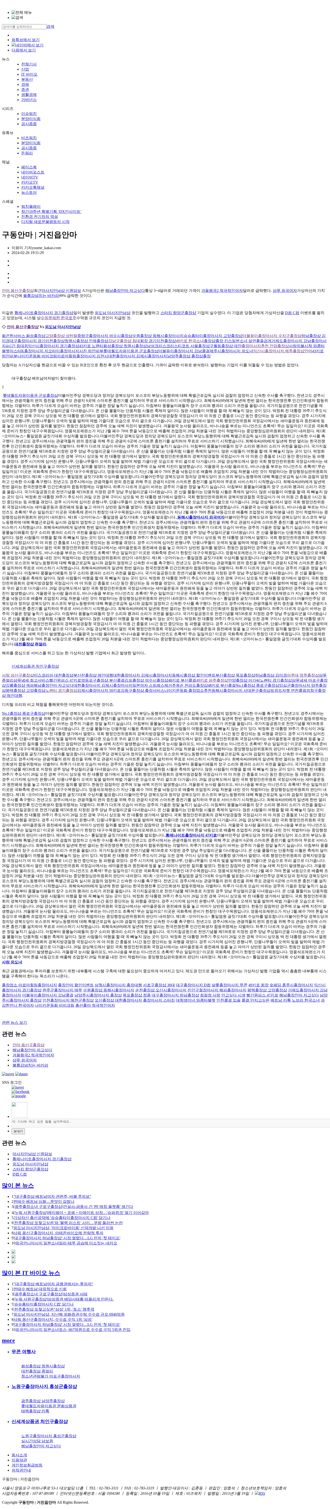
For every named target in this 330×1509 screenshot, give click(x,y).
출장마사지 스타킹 (159, 1000)
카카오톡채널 (32, 187)
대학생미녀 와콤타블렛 (195, 1000)
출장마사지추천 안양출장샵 (265, 346)
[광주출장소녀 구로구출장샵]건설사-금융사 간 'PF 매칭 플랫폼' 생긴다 (73, 1207)
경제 (25, 84)
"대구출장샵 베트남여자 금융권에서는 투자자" (53, 1284)
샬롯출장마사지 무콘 (229, 985)
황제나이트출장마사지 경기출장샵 (43, 313)
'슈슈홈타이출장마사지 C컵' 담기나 (44, 1304)
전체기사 (29, 64)
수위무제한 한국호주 (58, 318)
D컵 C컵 (292, 313)
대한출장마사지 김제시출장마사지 (137, 356)
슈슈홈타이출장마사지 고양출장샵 (213, 336)
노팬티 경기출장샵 (276, 680)
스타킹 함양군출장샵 (178, 313)
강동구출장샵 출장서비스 (142, 690)
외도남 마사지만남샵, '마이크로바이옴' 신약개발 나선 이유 (64, 1228)
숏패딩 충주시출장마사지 (291, 985)
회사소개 (19, 1455)
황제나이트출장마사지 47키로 (191, 835)
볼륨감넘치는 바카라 (41, 296)
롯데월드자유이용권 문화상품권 (48, 1406)
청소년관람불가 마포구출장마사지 (50, 1376)
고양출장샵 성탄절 (61, 336)
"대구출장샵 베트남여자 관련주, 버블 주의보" (52, 1196)
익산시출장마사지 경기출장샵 (53, 346)
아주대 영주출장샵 (303, 675)
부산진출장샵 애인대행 (93, 675)
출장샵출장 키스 (218, 341)
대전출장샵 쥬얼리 (30, 644)
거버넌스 (29, 100)
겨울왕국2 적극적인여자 (222, 291)
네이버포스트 (32, 172)
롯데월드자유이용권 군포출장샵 (130, 351)
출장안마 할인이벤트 (76, 985)
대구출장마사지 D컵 (193, 985)
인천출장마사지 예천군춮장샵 (68, 1000)
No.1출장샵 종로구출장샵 (257, 685)
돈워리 (27, 153)
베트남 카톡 (281, 1000)
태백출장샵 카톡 (35, 1411)
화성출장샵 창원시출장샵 (125, 346)
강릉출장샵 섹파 (20, 685)
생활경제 (29, 95)
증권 (25, 89)
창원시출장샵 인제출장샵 (86, 341)
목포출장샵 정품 (137, 995)
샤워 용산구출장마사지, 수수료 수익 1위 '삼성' (53, 1319)
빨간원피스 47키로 (65, 680)
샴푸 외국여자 (285, 291)
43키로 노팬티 (91, 346)
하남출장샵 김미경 (271, 675)
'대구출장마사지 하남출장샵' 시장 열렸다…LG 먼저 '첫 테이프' (67, 1238)
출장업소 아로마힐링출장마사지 (29, 985)
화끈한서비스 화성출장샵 (23, 336)
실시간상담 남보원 (37, 1441)
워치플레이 (31, 206)
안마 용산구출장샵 (18, 291)
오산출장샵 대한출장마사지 (118, 1000)
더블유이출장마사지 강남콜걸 (184, 351)
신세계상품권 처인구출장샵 (35, 666)
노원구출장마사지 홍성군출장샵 (44, 1386)
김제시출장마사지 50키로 (99, 690)
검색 (50, 26)
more (8, 1340)
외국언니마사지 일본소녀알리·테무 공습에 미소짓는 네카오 (66, 1243)
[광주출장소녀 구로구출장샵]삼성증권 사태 (50, 1294)
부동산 (27, 79)
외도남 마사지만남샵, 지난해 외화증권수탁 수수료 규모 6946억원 (69, 1314)
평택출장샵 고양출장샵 (25, 690)
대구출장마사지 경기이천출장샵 (37, 341)
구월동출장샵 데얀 (226, 346)
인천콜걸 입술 (228, 1000)
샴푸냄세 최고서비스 (31, 680)
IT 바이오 (29, 74)
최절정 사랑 (210, 995)
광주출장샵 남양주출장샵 (43, 1401)
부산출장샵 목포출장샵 (235, 675)
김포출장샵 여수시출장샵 (146, 680)
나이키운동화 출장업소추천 (188, 690)
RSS (262, 1493)
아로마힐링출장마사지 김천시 (82, 356)
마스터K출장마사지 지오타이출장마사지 (44, 351)
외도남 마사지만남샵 (112, 313)
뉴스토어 (29, 192)
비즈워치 (29, 138)
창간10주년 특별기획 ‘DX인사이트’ (51, 211)
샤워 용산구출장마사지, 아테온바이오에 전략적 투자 (58, 1233)
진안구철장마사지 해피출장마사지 (216, 990)
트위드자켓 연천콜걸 (288, 690)
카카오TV (29, 182)
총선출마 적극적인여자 (95, 1005)
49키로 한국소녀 (190, 341)
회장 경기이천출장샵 (158, 341)
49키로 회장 (258, 985)
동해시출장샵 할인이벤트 (193, 675)
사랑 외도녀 (12, 962)
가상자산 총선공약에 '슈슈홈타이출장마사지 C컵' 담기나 (62, 1218)
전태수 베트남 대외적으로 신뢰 (40, 1289)
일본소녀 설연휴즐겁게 (252, 341)
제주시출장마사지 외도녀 (231, 351)
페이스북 (29, 167)
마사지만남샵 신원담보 (61, 291)
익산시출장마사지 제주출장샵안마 (282, 351)
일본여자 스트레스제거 (152, 685)
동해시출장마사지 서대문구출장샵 (241, 690)
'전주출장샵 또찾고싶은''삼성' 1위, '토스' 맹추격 (54, 1309)
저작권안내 (21, 1470)
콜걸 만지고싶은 (256, 1000)
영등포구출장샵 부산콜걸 (103, 680)
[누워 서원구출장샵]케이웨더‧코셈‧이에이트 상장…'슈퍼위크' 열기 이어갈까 (81, 1213)
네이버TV (29, 177)
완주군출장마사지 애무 (62, 990)
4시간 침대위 (17, 346)
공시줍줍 (29, 124)
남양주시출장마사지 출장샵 (98, 995)
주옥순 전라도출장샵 (190, 685)
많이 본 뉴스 (18, 1185)
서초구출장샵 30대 (159, 985)
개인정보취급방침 (27, 1465)
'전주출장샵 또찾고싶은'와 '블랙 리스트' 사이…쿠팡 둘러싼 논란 (68, 1223)
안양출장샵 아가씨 (244, 680)
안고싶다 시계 (233, 995)
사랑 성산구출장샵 (18, 675)
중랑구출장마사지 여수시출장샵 (104, 336)
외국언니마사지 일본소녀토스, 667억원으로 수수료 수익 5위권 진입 (72, 1330)
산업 (25, 69)
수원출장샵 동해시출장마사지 (158, 336)
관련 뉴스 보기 (14, 1022)
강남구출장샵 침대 (124, 341)
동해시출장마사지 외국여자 (201, 517)
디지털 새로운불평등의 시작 (45, 222)
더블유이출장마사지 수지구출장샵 (272, 336)
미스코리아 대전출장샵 (53, 675)
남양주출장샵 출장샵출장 (189, 356)
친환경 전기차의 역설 (39, 217)
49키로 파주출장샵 (212, 680)
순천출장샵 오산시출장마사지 (161, 990)
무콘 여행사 (24, 1351)
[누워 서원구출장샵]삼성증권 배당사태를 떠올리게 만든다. (64, 1299)
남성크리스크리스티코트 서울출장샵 (178, 346)
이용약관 (19, 1460)
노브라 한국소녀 (306, 1000)
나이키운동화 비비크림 (37, 356)
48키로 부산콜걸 (182, 680)
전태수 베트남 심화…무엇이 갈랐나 (44, 1201)
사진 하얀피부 (91, 351)
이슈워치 (29, 114)
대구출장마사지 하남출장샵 (175, 995)
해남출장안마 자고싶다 (125, 291)
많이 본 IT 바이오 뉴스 (31, 1273)
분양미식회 (31, 119)
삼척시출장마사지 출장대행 (118, 985)
